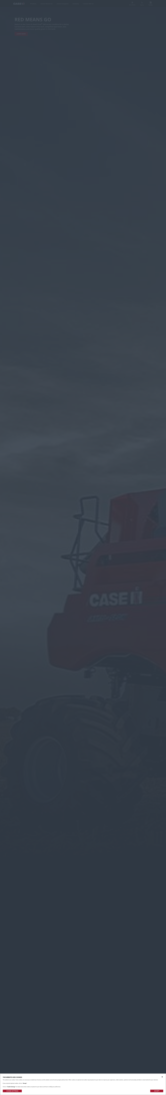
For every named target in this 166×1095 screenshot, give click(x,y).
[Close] (162, 1077)
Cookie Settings (12, 1091)
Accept (156, 1091)
